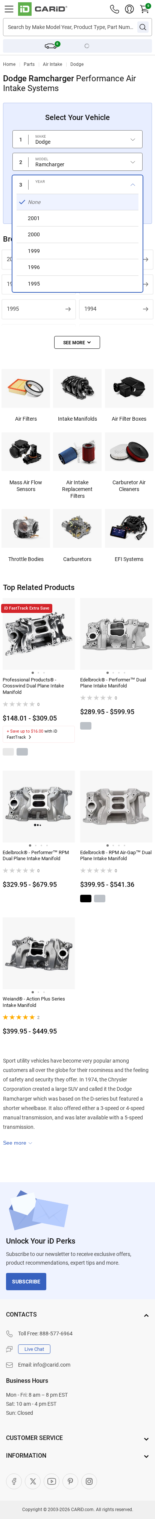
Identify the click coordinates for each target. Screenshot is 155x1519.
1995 (13, 309)
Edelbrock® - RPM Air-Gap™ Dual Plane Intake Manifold (116, 856)
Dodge (77, 64)
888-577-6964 (56, 1333)
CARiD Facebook (14, 1481)
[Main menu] (9, 9)
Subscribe (26, 1282)
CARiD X (33, 1481)
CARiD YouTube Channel (51, 1481)
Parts (29, 64)
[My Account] (129, 9)
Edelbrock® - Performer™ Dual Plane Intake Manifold (113, 683)
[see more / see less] (77, 342)
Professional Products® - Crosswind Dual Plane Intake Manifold (33, 686)
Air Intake (52, 64)
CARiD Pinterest (70, 1481)
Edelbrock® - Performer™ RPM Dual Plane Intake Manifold (36, 856)
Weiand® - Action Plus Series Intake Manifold (34, 1002)
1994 (90, 309)
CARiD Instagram (89, 1481)
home (9, 64)
